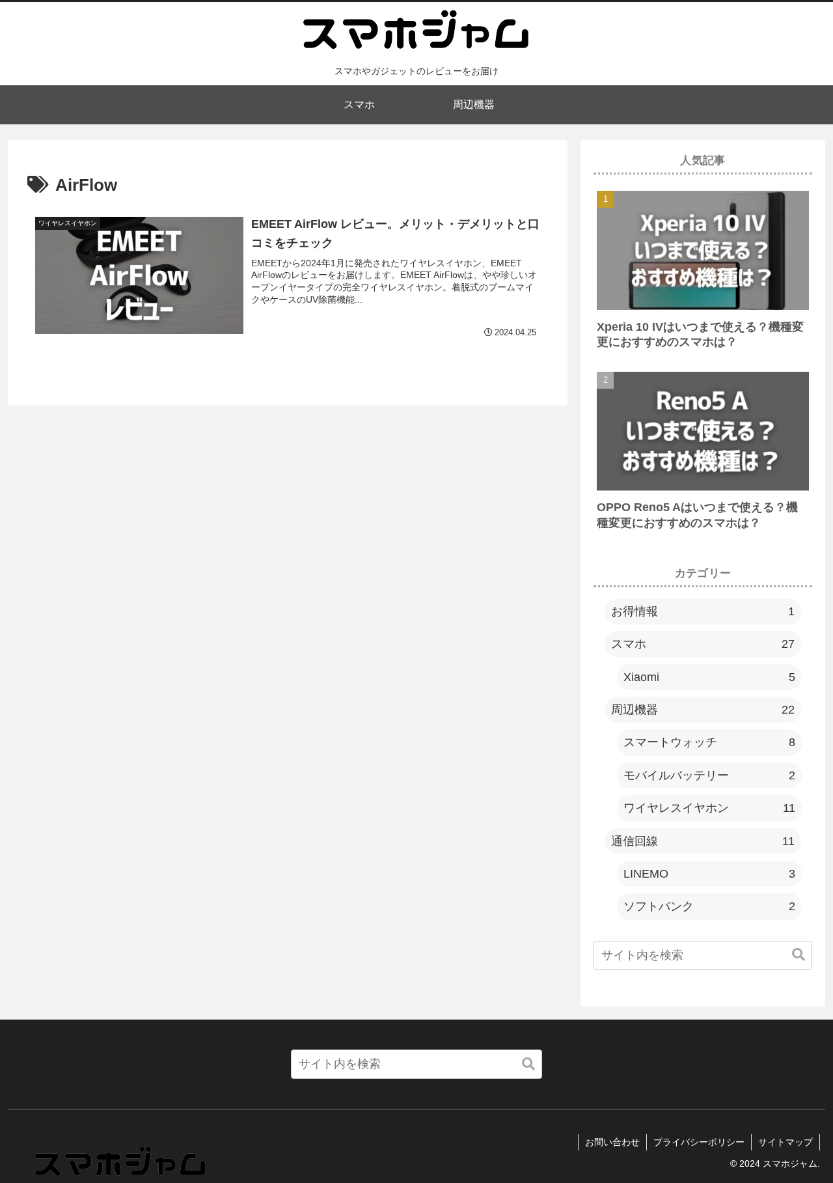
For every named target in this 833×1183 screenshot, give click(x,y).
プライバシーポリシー (698, 1142)
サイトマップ (785, 1142)
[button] (798, 955)
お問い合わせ (612, 1142)
